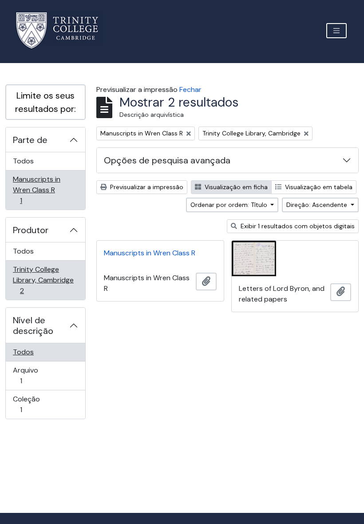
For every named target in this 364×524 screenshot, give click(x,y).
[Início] (62, 30)
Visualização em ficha (235, 187)
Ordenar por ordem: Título (229, 205)
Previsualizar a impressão (145, 187)
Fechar (190, 89)
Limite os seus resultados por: (45, 102)
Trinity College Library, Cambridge (43, 279)
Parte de (30, 140)
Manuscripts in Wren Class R (36, 189)
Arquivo (33, 375)
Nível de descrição (33, 325)
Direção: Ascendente (317, 205)
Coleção (33, 404)
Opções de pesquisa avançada (167, 160)
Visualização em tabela (317, 187)
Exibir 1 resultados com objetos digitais (297, 226)
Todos (23, 161)
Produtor (30, 230)
